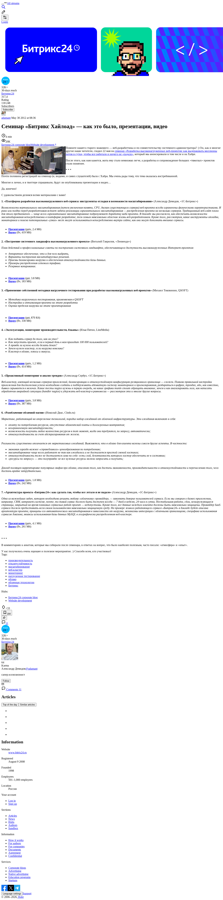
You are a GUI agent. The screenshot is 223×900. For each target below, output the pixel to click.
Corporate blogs (17, 867)
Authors (12, 825)
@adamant (31, 668)
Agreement (14, 852)
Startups (12, 880)
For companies (16, 846)
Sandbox (13, 828)
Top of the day (10, 704)
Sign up (12, 803)
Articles (12, 815)
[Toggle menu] (2, 4)
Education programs (19, 877)
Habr (20, 896)
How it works (16, 840)
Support (27, 893)
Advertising (14, 870)
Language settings (12, 893)
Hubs (11, 822)
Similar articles (27, 704)
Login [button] (4, 21)
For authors (14, 843)
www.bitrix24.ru (17, 752)
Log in (12, 800)
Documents (14, 849)
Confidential (15, 855)
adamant (6, 117)
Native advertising (18, 874)
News (11, 818)
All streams (13, 3)
